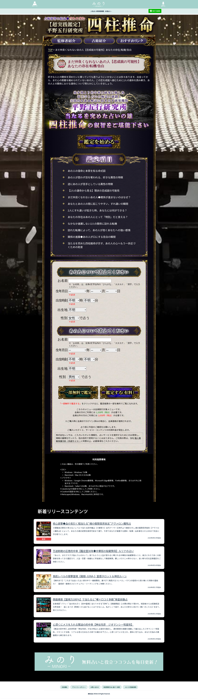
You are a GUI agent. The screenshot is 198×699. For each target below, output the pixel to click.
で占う (84, 318)
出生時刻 (61, 300)
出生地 (62, 310)
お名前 (63, 280)
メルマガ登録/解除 (130, 687)
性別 (64, 318)
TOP (50, 49)
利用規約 (64, 687)
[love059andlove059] (78, 393)
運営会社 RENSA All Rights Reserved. (99, 694)
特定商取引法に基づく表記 (111, 687)
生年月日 (61, 291)
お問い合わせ (95, 687)
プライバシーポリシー (79, 687)
